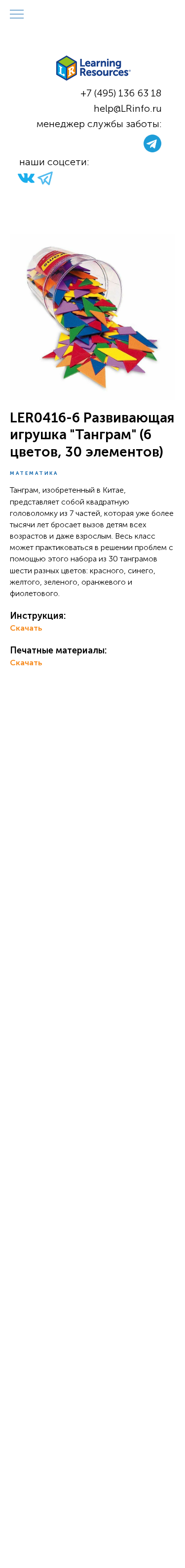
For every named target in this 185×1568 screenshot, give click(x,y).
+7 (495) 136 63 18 (121, 93)
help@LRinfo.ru (128, 108)
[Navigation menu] (17, 15)
